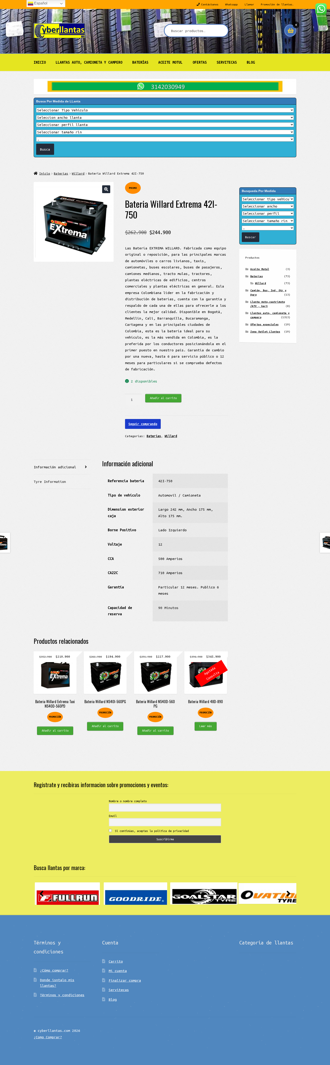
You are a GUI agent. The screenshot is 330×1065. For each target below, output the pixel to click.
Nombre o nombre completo (128, 801)
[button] (106, 189)
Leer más (205, 726)
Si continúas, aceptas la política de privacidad (151, 830)
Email (113, 815)
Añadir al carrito (163, 398)
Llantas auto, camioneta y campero (89, 62)
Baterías (140, 62)
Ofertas (200, 62)
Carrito (116, 961)
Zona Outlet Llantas (265, 331)
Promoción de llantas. (277, 4)
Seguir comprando (142, 424)
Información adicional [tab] (55, 467)
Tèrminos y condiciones (62, 995)
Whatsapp (231, 4)
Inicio (40, 62)
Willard (78, 173)
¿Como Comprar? (48, 1037)
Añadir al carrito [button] (55, 730)
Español (40, 3)
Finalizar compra (125, 980)
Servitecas (227, 62)
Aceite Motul (170, 62)
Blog (251, 62)
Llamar (249, 4)
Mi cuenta (118, 971)
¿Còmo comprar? (54, 970)
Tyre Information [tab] (50, 482)
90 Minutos (168, 608)
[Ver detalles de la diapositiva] (67, 893)
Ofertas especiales (264, 324)
